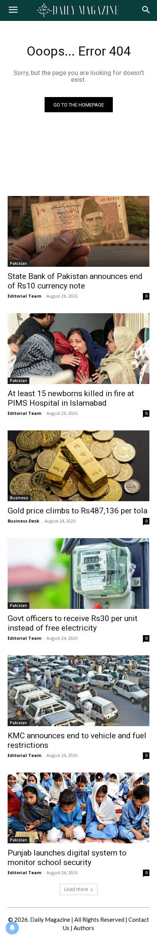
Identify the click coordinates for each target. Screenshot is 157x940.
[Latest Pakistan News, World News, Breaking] (78, 10)
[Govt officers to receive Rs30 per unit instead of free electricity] (78, 573)
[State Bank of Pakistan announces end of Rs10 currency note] (78, 231)
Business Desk (23, 521)
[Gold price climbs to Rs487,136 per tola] (78, 465)
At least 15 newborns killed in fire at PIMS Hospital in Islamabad (71, 398)
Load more (76, 889)
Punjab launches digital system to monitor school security (67, 857)
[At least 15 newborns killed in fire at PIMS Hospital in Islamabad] (78, 348)
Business (19, 497)
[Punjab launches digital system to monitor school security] (78, 808)
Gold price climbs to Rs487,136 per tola (77, 510)
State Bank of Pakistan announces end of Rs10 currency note (75, 281)
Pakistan (18, 263)
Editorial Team (24, 296)
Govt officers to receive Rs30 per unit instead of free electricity (73, 623)
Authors (84, 927)
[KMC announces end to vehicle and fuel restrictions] (78, 690)
